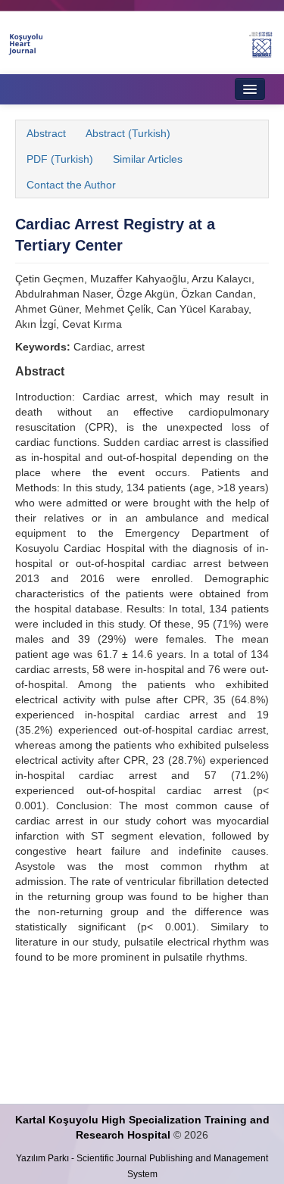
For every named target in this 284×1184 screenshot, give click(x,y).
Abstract (46, 133)
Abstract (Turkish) (128, 133)
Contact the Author (71, 185)
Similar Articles (148, 159)
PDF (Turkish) (60, 159)
